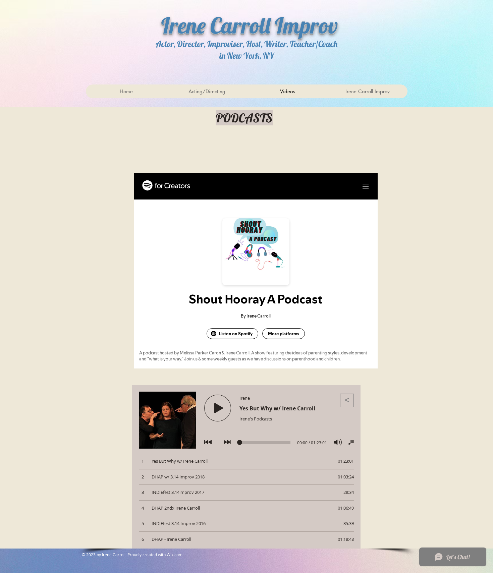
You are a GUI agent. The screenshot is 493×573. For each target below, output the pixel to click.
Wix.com (175, 554)
